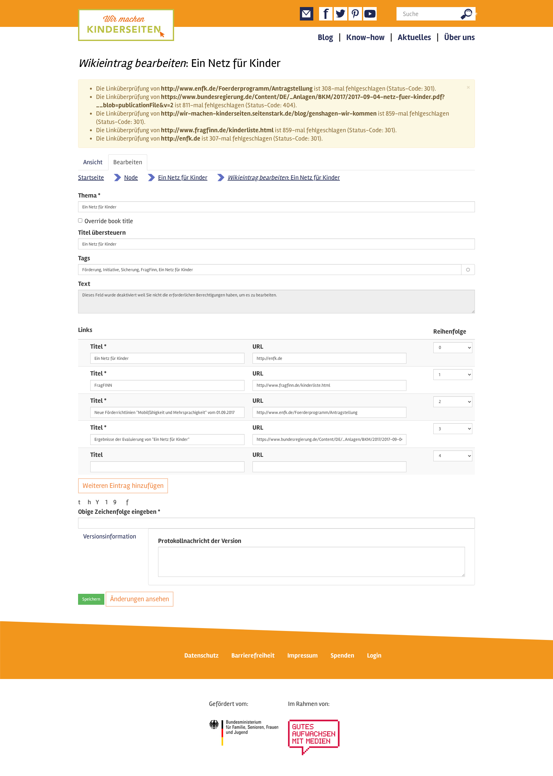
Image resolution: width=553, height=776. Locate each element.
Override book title (108, 221)
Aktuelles (414, 37)
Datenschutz (201, 655)
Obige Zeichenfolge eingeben (119, 512)
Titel (98, 347)
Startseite (91, 178)
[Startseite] (126, 25)
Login (374, 655)
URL (257, 347)
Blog (325, 37)
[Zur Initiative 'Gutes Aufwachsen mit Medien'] (314, 737)
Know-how (365, 37)
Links (85, 330)
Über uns (459, 37)
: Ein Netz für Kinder (284, 178)
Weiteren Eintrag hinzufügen (123, 485)
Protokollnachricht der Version (199, 541)
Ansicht (92, 162)
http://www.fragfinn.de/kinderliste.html (217, 130)
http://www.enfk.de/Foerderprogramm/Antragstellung (237, 89)
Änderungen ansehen (139, 599)
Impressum (302, 655)
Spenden (342, 655)
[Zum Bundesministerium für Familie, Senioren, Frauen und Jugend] (243, 733)
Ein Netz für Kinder (182, 178)
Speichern (91, 599)
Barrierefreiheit (253, 655)
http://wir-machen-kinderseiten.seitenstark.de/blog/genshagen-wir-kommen (269, 113)
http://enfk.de (180, 138)
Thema (89, 195)
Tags (84, 258)
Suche (471, 13)
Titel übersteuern (102, 233)
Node (131, 178)
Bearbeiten (130, 164)
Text (84, 284)
